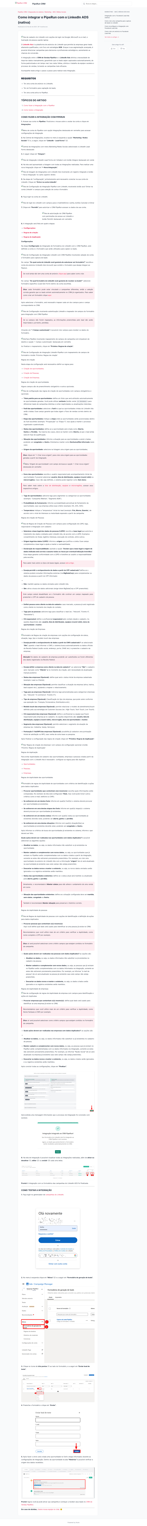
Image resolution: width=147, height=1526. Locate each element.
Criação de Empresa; (31, 378)
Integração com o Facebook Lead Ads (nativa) (117, 16)
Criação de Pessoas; (31, 373)
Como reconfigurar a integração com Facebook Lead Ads (116, 27)
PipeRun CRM (22, 12)
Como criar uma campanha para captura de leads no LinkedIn (118, 22)
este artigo (70, 563)
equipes (65, 486)
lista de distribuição (53, 486)
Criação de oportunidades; (34, 369)
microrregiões (76, 486)
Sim (114, 48)
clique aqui (62, 274)
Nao (124, 48)
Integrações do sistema (35, 12)
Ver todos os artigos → (112, 37)
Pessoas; (27, 769)
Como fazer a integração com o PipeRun (39, 105)
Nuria (77, 1522)
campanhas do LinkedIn (55, 1195)
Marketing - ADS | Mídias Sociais (55, 12)
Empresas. (27, 773)
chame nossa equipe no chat (48, 1509)
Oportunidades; (29, 764)
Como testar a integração (33, 110)
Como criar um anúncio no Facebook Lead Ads (116, 32)
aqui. (50, 295)
